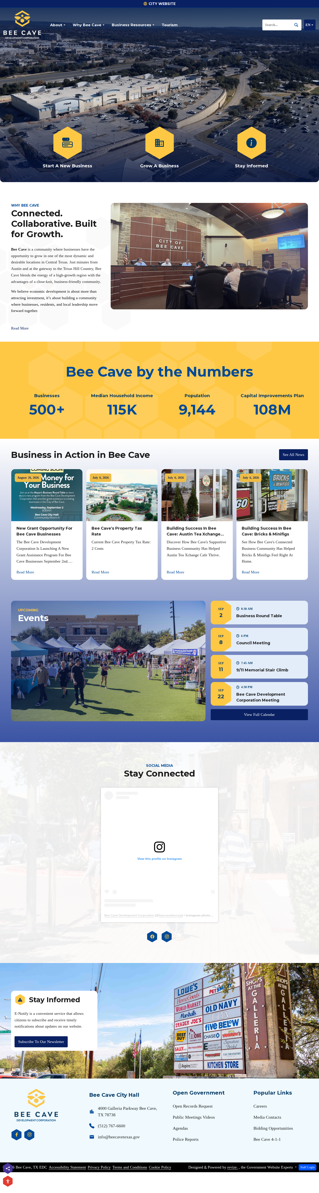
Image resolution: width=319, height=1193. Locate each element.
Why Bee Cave (87, 25)
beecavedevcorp (170, 915)
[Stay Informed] (251, 147)
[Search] (297, 25)
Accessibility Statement (67, 1167)
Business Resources (131, 25)
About (56, 25)
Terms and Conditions (129, 1167)
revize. (232, 1167)
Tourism (170, 25)
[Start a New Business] (67, 147)
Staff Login (307, 1167)
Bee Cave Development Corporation (129, 915)
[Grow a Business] (159, 147)
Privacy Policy (99, 1167)
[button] (259, 612)
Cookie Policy (160, 1167)
